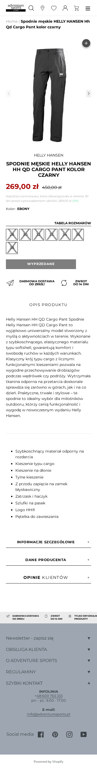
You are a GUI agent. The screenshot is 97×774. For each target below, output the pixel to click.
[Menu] (87, 7)
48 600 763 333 (50, 696)
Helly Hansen (48, 155)
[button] (88, 94)
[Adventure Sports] (16, 8)
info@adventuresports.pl (48, 714)
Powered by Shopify (48, 761)
